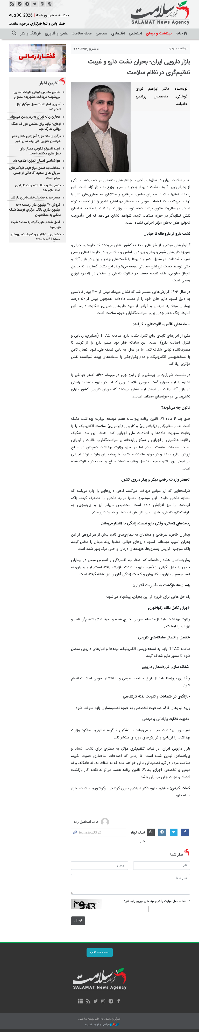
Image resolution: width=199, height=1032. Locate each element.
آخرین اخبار (49, 83)
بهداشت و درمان (159, 33)
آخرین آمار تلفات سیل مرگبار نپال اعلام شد (38, 107)
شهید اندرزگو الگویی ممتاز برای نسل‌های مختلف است (40, 151)
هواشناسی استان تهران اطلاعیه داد (37, 161)
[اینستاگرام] (42, 4)
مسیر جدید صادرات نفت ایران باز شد (36, 198)
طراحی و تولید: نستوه (97, 1025)
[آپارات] (49, 4)
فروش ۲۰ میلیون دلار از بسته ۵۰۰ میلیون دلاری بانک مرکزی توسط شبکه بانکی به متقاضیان (35, 210)
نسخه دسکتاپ (99, 952)
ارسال (78, 920)
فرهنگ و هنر (30, 33)
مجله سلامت (81, 33)
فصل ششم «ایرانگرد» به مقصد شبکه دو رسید (36, 224)
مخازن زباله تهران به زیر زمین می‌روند (35, 117)
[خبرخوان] (12, 4)
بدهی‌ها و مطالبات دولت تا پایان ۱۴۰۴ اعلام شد (38, 188)
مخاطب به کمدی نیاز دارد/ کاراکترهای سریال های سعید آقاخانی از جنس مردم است (35, 173)
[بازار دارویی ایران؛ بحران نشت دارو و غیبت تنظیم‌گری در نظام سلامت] (101, 127)
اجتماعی (135, 33)
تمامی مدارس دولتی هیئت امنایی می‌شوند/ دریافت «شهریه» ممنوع (37, 94)
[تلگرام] (111, 1002)
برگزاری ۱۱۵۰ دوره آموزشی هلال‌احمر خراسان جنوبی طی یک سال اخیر (36, 138)
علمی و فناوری (56, 33)
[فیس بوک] (118, 1002)
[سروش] (27, 4)
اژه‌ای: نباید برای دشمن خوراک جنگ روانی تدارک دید (36, 126)
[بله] (19, 4)
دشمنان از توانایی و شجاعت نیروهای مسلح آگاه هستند (35, 237)
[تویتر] (34, 4)
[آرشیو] (80, 1002)
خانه (179, 33)
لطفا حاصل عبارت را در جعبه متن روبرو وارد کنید (157, 901)
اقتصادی (118, 33)
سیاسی (101, 33)
